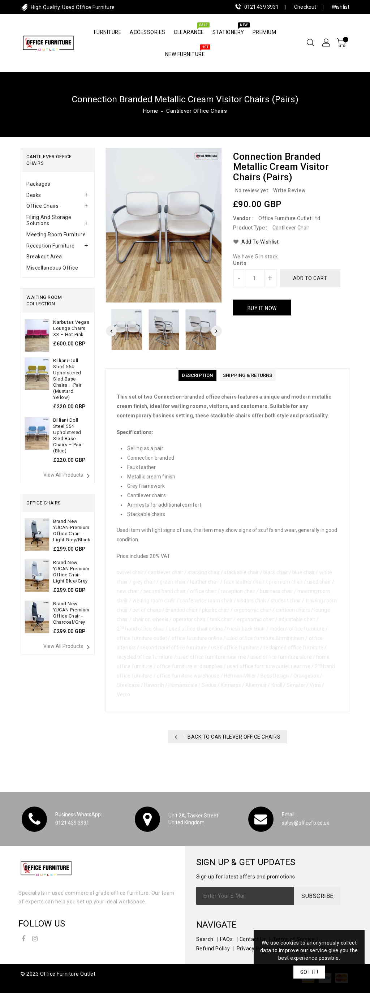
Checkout (305, 7)
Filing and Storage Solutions (48, 220)
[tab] (57, 184)
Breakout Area (44, 256)
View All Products (67, 476)
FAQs (226, 939)
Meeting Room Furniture (56, 234)
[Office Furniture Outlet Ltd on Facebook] (23, 937)
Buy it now (262, 308)
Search (205, 939)
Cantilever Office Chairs (196, 111)
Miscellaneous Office (52, 268)
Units (240, 263)
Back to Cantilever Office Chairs (233, 737)
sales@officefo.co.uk (305, 823)
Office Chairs (42, 206)
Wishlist (340, 7)
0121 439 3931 (261, 7)
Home (150, 111)
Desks (33, 195)
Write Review (289, 190)
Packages (38, 184)
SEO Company (38, 983)
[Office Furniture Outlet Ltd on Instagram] (35, 937)
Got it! (309, 972)
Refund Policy (213, 948)
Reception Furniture (50, 246)
